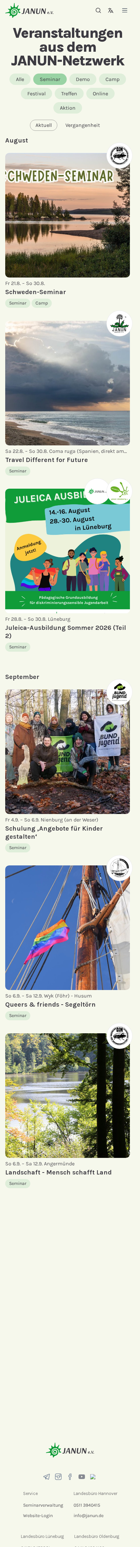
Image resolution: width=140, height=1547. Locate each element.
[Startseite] (29, 10)
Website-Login (38, 1515)
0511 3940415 (87, 1505)
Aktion (68, 108)
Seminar (50, 79)
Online (100, 93)
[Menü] (124, 10)
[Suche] (98, 10)
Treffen (69, 93)
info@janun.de (89, 1515)
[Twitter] (93, 1476)
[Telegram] (46, 1477)
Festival (36, 93)
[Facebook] (70, 1476)
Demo (83, 79)
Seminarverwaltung (43, 1505)
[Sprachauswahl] (111, 10)
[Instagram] (58, 1476)
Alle (20, 79)
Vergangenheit (82, 125)
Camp (112, 79)
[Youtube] (81, 1476)
